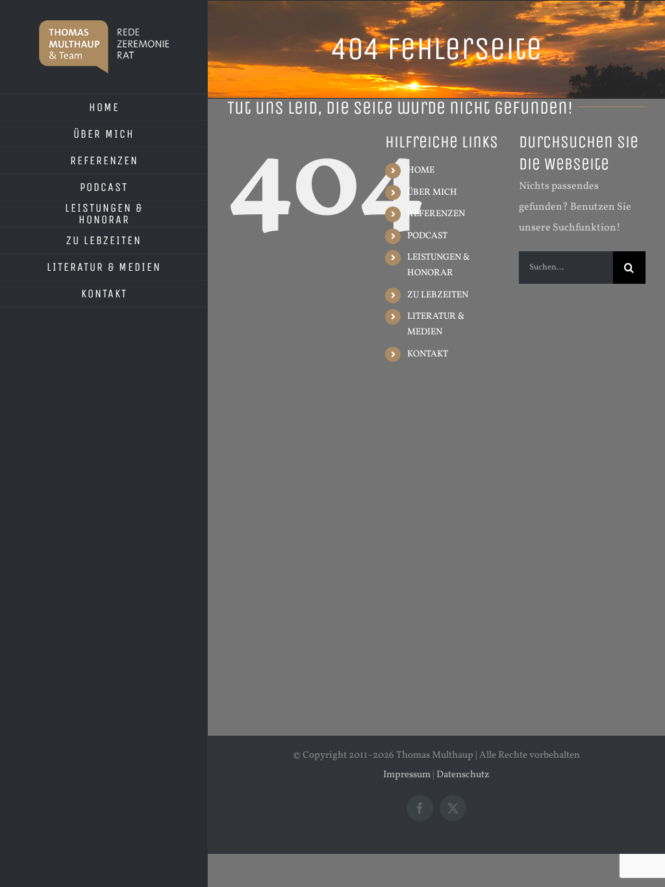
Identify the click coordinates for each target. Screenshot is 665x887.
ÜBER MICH (432, 192)
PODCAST (427, 236)
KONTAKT (427, 354)
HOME (420, 170)
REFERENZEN (436, 214)
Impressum (407, 775)
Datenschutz (463, 775)
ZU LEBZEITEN (437, 295)
